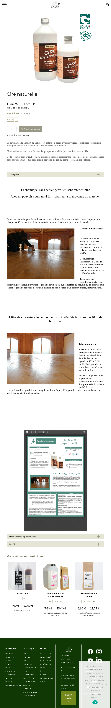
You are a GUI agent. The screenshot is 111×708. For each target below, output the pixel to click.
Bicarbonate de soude (89, 595)
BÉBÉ (7, 668)
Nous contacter (68, 698)
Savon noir (22, 593)
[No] (106, 684)
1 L (16, 119)
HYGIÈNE (9, 654)
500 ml (10, 119)
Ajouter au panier (32, 129)
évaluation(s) (24, 114)
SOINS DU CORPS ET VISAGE (9, 660)
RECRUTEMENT (29, 668)
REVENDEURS (29, 675)
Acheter (22, 615)
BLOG (25, 671)
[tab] (55, 174)
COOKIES (44, 675)
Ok (95, 702)
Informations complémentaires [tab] (22, 537)
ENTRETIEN (10, 671)
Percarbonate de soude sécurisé (55, 595)
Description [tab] (14, 175)
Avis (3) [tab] (12, 544)
